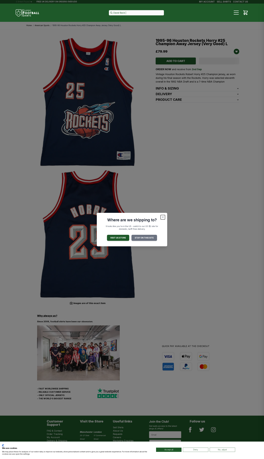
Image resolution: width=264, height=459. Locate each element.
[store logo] (27, 13)
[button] (136, 13)
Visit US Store (118, 238)
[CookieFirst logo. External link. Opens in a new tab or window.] (3, 445)
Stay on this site (144, 238)
